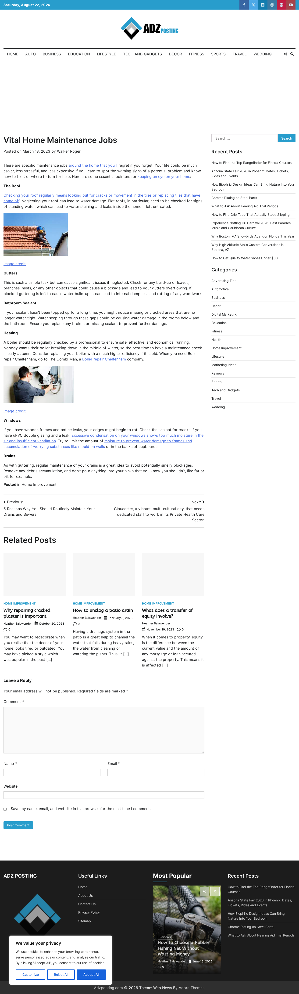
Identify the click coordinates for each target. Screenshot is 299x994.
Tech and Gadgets (142, 54)
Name (10, 763)
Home (12, 54)
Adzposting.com (108, 987)
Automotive (220, 289)
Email (113, 763)
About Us (85, 895)
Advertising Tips (223, 281)
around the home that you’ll (93, 165)
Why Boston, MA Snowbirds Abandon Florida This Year (252, 236)
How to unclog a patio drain (103, 610)
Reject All (61, 974)
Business (52, 54)
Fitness (196, 54)
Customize (30, 974)
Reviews (217, 373)
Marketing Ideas (223, 365)
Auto (30, 54)
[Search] (291, 54)
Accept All (91, 974)
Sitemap (84, 921)
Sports (218, 54)
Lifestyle (106, 54)
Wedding (263, 54)
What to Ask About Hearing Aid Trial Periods (244, 206)
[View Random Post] (284, 54)
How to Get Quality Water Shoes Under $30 (244, 258)
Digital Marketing (224, 315)
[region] (60, 960)
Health (216, 340)
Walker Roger (69, 151)
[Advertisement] (149, 94)
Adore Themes (191, 987)
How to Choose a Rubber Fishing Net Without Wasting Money (184, 948)
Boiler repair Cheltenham (104, 359)
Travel (240, 54)
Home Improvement (39, 484)
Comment (14, 701)
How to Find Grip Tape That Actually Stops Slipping (250, 215)
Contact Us (87, 904)
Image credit (15, 263)
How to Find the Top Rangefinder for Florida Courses (251, 163)
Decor (175, 54)
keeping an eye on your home (164, 176)
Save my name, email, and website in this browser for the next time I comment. (81, 808)
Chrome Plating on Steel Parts (234, 198)
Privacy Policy (89, 912)
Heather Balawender (18, 623)
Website (11, 786)
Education (79, 54)
